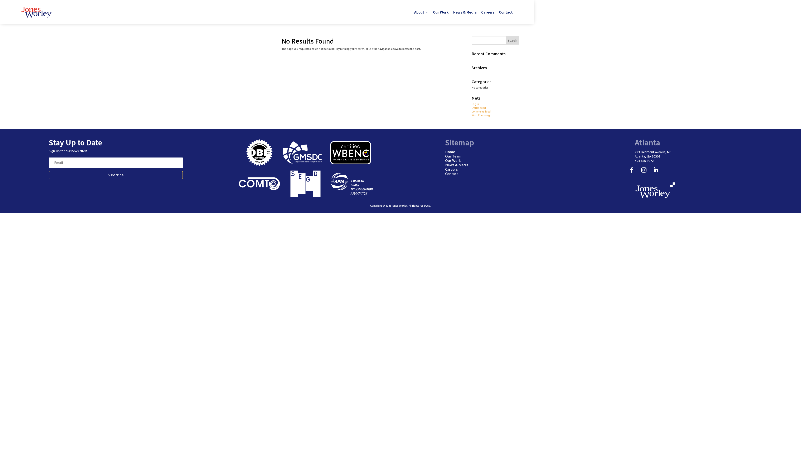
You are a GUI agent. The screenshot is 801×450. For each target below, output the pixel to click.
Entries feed (479, 108)
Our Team (453, 156)
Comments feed (481, 111)
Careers (487, 12)
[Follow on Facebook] (631, 170)
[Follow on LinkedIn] (656, 170)
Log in (475, 104)
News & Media (465, 12)
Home (450, 152)
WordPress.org (481, 115)
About (419, 12)
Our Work (441, 12)
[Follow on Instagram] (644, 170)
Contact (506, 12)
